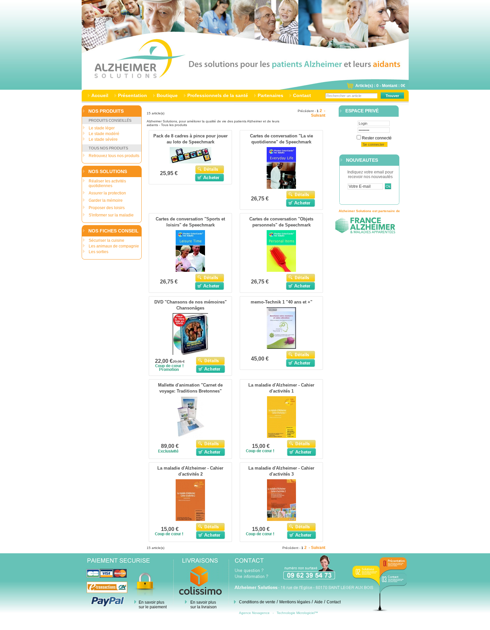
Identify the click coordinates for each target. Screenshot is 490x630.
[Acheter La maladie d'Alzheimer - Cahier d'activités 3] (301, 535)
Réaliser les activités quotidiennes (107, 183)
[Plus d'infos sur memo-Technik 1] (281, 347)
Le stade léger (102, 128)
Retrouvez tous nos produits (114, 155)
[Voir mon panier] (350, 87)
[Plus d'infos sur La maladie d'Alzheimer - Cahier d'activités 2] (190, 519)
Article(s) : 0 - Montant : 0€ (380, 85)
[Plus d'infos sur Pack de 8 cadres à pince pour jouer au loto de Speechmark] (190, 162)
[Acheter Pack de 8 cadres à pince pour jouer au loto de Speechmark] (209, 177)
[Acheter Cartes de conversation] (300, 202)
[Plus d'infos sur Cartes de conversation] (281, 187)
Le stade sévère (103, 139)
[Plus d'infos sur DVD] (190, 353)
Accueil (100, 95)
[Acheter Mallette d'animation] (210, 452)
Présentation (132, 95)
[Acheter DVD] (210, 369)
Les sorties (98, 251)
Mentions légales (294, 602)
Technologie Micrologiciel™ (297, 613)
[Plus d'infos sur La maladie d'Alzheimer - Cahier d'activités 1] (281, 436)
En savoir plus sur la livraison (203, 604)
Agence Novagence (254, 613)
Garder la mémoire (106, 200)
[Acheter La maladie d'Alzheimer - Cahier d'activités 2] (210, 535)
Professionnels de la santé (217, 95)
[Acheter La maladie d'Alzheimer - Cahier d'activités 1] (301, 452)
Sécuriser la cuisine (106, 240)
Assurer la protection (107, 193)
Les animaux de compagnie (114, 246)
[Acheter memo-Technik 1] (300, 363)
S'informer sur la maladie (111, 215)
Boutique (167, 95)
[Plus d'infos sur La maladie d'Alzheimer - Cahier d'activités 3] (281, 519)
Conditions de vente (257, 602)
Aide (318, 602)
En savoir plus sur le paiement (153, 604)
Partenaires (270, 95)
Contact (302, 95)
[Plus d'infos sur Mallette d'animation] (190, 436)
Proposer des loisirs (107, 207)
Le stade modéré (104, 133)
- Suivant (318, 113)
